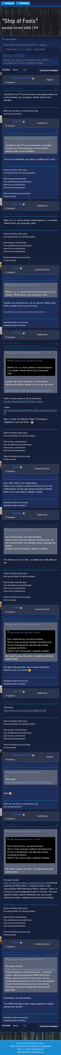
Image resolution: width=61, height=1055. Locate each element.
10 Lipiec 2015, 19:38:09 (12, 825)
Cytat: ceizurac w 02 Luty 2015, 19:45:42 (24, 625)
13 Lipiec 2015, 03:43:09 (12, 953)
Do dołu (6, 70)
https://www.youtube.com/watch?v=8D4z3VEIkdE (25, 710)
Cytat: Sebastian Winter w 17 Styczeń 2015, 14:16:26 (29, 139)
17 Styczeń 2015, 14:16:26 (13, 88)
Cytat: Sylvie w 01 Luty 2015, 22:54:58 (23, 353)
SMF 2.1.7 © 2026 (23, 1049)
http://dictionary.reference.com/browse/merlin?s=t (25, 312)
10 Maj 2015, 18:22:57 (11, 765)
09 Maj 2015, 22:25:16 (11, 702)
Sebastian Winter (21, 78)
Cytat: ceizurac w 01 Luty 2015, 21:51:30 (24, 285)
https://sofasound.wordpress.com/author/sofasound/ (26, 883)
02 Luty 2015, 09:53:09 (11, 343)
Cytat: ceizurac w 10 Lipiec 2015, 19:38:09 (25, 960)
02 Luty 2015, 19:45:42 (11, 523)
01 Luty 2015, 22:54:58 (11, 278)
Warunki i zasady (29, 1043)
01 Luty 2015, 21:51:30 (11, 214)
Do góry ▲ (41, 1043)
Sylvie (28, 49)
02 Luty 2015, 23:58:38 (11, 618)
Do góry (6, 1026)
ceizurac (17, 121)
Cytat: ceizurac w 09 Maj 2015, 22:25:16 (24, 772)
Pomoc (19, 1043)
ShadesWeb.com (37, 1052)
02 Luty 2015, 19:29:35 (11, 477)
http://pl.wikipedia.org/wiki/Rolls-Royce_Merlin (23, 401)
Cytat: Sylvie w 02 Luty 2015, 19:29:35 (23, 530)
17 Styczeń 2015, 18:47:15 (13, 132)
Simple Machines (37, 1049)
